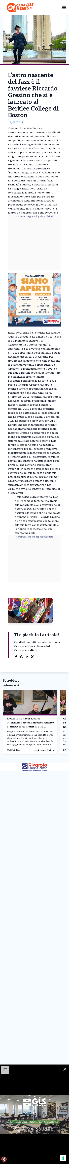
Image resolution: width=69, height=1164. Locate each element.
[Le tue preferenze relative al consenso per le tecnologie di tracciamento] (63, 1158)
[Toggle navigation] (64, 7)
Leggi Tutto (47, 750)
